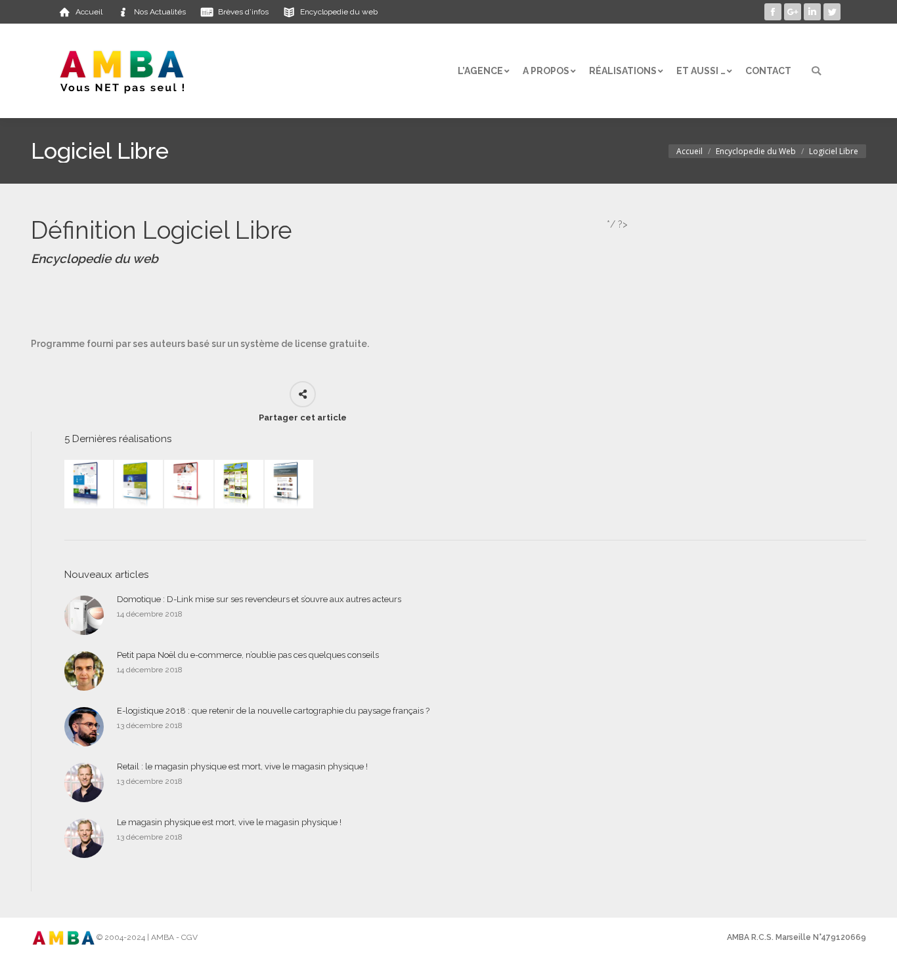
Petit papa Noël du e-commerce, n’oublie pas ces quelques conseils (248, 655)
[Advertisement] (270, 301)
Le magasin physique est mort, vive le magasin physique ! (229, 822)
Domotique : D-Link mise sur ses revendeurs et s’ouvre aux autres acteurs (259, 599)
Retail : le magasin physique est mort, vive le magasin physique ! (242, 766)
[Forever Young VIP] (240, 485)
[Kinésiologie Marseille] (290, 485)
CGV (189, 937)
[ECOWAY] (89, 485)
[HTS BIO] (139, 485)
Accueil (689, 151)
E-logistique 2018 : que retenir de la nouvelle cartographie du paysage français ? (273, 711)
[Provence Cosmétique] (189, 485)
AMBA (162, 937)
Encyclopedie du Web (756, 151)
